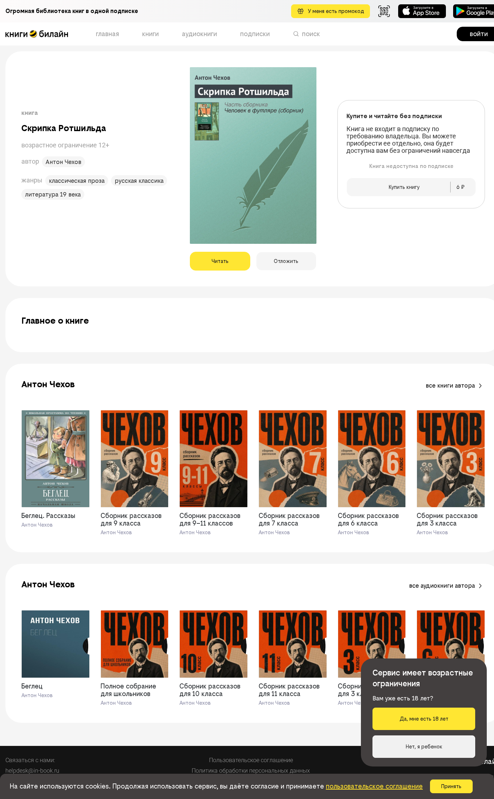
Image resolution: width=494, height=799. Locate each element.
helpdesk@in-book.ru (32, 770)
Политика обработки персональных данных (251, 770)
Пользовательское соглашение (251, 760)
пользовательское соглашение (374, 786)
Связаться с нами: (30, 760)
